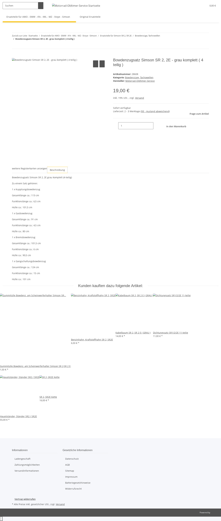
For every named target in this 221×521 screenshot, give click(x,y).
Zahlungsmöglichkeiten (27, 464)
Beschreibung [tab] (57, 169)
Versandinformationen (27, 470)
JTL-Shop (214, 512)
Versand (139, 97)
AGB (67, 464)
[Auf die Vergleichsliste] (95, 63)
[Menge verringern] (115, 125)
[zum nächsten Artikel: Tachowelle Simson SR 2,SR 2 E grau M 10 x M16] (14, 45)
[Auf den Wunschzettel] (102, 63)
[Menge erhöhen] (156, 125)
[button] (198, 5)
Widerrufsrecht (73, 488)
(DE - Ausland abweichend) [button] (155, 111)
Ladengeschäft (22, 458)
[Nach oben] (1, 519)
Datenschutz (72, 458)
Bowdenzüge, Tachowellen (139, 77)
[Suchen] (40, 5)
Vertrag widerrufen (25, 499)
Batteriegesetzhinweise (77, 482)
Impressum (71, 476)
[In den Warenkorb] (14, 56)
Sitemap (69, 470)
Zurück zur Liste (19, 35)
